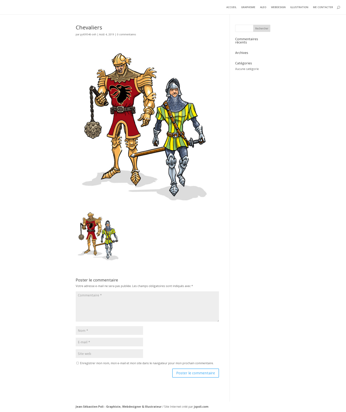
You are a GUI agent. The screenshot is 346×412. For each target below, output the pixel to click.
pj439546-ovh (88, 34)
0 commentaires (126, 34)
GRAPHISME (248, 7)
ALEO (263, 7)
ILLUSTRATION (299, 7)
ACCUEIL (231, 7)
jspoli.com (201, 407)
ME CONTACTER (323, 7)
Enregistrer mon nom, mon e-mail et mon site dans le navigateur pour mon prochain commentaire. (147, 363)
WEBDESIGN (278, 7)
